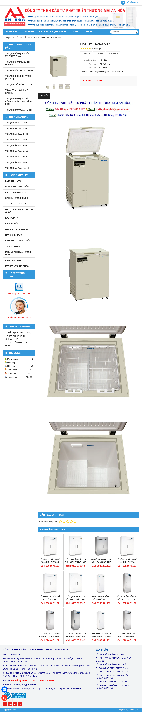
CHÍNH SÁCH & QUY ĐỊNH (51, 32)
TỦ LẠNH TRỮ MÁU (14, 84)
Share (86, 54)
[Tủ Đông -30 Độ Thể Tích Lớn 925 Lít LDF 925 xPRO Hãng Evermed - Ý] (49, 583)
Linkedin (114, 54)
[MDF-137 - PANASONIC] (58, 62)
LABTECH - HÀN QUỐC (16, 192)
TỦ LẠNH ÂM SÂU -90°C (16, 162)
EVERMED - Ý (11, 218)
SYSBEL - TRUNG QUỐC (16, 198)
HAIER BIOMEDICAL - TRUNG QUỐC (19, 210)
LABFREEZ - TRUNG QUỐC (18, 240)
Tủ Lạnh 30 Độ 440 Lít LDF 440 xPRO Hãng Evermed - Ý (126, 636)
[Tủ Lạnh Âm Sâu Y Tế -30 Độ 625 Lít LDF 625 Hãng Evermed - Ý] (101, 583)
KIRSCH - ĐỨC (12, 223)
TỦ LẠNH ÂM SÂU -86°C (16, 157)
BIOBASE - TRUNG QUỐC (17, 229)
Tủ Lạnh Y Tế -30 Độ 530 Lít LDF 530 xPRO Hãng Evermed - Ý (49, 636)
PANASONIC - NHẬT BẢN (17, 186)
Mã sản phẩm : (90, 60)
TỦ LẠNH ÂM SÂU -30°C (16, 134)
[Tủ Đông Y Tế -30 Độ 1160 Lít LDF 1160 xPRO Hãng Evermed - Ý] (126, 546)
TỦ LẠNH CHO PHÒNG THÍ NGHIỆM (17, 63)
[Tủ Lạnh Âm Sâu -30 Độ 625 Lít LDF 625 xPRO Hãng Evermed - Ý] (126, 583)
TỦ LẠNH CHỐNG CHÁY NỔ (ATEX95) (18, 77)
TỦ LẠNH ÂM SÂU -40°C (16, 140)
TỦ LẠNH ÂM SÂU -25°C (16, 128)
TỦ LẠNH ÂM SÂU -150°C (17, 168)
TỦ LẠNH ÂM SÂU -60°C (16, 151)
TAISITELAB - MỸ (13, 246)
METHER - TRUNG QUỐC (17, 266)
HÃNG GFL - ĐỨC (13, 235)
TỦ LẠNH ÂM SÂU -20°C (16, 123)
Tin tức (75, 32)
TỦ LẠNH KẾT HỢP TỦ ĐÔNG (19, 70)
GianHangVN (134, 710)
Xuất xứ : (93, 64)
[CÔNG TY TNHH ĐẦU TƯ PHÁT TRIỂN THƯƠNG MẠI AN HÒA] (71, 28)
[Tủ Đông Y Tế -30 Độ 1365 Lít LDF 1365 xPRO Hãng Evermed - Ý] (49, 546)
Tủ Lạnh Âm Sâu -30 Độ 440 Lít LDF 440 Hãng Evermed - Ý (101, 636)
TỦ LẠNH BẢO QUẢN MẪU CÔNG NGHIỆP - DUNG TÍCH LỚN (18, 101)
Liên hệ (88, 32)
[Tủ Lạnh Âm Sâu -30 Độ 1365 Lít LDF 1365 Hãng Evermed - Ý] (75, 546)
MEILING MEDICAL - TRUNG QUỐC (18, 253)
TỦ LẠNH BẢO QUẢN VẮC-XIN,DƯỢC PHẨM (17, 54)
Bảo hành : (92, 68)
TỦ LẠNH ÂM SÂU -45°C (16, 145)
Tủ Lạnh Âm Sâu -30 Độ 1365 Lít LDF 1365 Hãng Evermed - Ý (75, 562)
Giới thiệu (28, 32)
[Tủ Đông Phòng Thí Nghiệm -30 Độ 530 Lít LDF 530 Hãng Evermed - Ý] (75, 620)
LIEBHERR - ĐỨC (13, 181)
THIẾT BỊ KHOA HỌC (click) (19, 332)
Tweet (100, 54)
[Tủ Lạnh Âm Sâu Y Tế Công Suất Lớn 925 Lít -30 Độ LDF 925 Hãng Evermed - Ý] (75, 583)
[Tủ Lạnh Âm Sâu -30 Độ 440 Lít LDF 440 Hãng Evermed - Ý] (101, 620)
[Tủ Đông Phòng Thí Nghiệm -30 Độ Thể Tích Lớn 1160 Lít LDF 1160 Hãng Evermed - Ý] (101, 546)
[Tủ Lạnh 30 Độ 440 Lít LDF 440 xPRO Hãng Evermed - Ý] (126, 620)
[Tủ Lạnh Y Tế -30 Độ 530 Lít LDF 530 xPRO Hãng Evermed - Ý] (49, 620)
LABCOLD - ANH (13, 260)
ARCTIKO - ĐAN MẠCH (15, 204)
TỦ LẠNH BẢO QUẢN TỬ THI (18, 110)
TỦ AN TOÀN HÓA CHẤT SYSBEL (16, 91)
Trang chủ (11, 32)
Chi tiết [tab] (44, 96)
